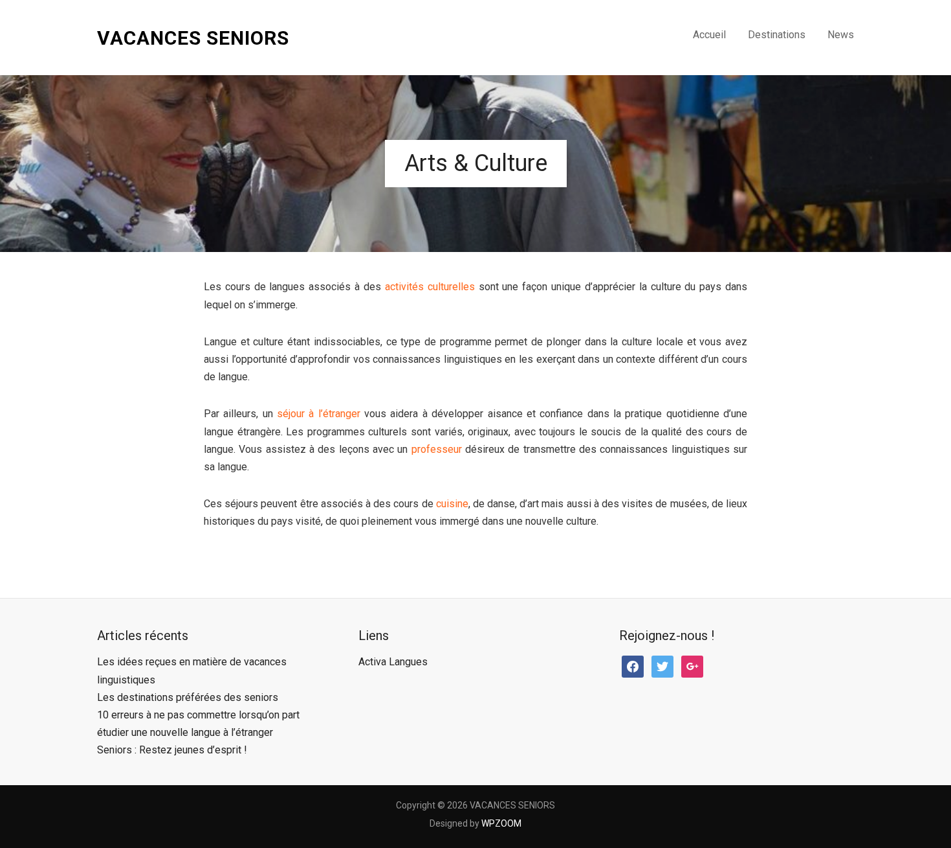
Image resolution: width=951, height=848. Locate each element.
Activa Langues (393, 662)
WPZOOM (501, 823)
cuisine (452, 504)
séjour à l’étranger (318, 413)
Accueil (709, 35)
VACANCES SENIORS (193, 38)
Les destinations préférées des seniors (187, 697)
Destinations (776, 35)
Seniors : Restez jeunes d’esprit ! (172, 750)
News (840, 35)
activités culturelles (430, 287)
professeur (436, 449)
